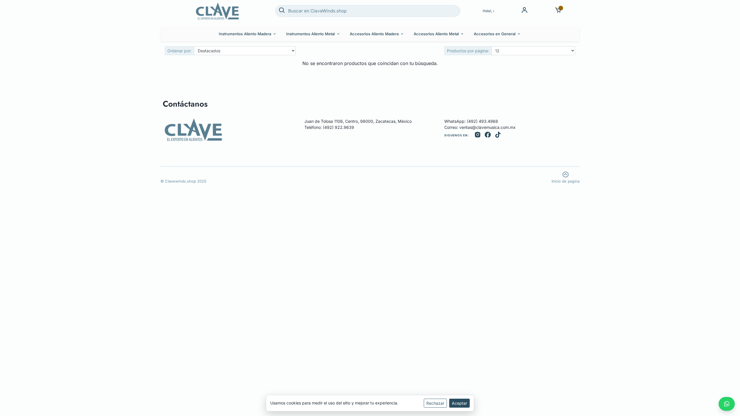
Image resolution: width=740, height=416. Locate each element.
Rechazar (435, 403)
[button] (558, 11)
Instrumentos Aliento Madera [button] (245, 33)
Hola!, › (488, 11)
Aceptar (459, 403)
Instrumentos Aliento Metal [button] (310, 33)
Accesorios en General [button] (494, 33)
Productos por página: (468, 50)
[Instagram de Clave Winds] (477, 135)
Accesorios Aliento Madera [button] (374, 33)
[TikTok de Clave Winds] (498, 135)
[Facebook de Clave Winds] (487, 135)
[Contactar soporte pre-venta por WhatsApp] (727, 404)
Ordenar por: (179, 50)
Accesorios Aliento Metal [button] (436, 33)
